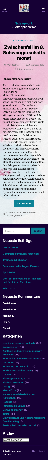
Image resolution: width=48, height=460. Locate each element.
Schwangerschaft (24, 40)
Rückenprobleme (27, 212)
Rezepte (7, 401)
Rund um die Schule (14, 405)
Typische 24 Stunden (15, 260)
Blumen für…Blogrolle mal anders (22, 358)
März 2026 (9, 288)
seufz (6, 413)
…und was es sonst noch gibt (19, 343)
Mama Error (9, 390)
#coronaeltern (11, 347)
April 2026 (9, 272)
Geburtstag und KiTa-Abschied (21, 253)
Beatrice (15, 65)
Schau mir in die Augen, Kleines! (21, 266)
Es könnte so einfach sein (17, 370)
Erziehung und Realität (16, 366)
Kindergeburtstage (14, 378)
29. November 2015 (35, 65)
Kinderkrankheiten (13, 382)
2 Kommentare (26, 69)
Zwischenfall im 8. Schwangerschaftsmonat (24, 52)
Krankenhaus (12, 212)
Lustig (6, 386)
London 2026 (10, 247)
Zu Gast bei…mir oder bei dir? (19, 425)
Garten (7, 374)
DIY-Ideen (8, 362)
